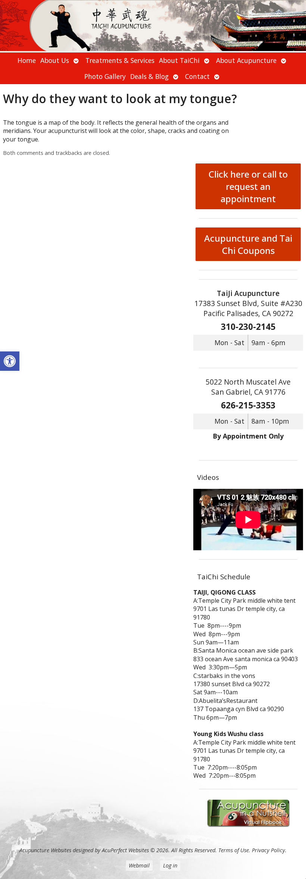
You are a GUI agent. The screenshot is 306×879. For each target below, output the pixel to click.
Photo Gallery (105, 76)
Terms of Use (233, 850)
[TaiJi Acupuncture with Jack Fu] (153, 26)
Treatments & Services (119, 60)
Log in (170, 865)
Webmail (139, 865)
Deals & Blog (149, 76)
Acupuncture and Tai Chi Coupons (248, 244)
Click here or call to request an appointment (248, 186)
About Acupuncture (246, 60)
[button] (9, 361)
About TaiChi (179, 60)
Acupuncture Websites (45, 850)
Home (27, 60)
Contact (197, 76)
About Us (54, 60)
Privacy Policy (268, 850)
